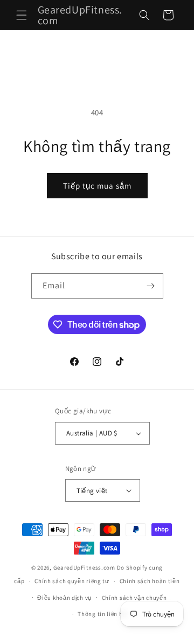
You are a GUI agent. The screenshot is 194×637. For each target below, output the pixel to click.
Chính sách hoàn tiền (150, 581)
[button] (21, 15)
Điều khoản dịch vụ (64, 597)
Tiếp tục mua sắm (97, 186)
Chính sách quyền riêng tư (71, 581)
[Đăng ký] (151, 286)
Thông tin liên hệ (102, 614)
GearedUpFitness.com (84, 567)
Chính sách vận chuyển (134, 597)
